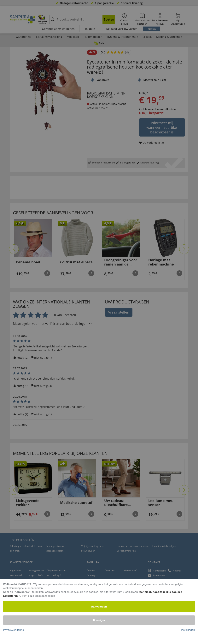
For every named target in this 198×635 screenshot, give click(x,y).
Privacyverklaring (13, 629)
